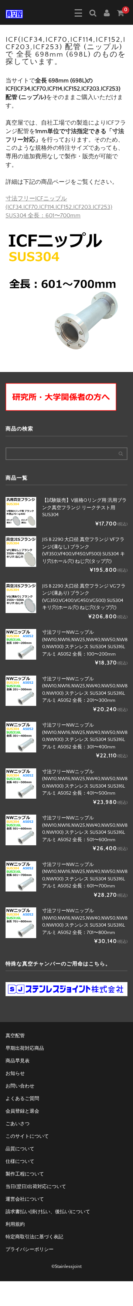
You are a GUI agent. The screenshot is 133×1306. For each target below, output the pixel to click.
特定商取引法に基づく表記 (34, 1236)
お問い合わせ (20, 1086)
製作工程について (25, 1174)
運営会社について (25, 1199)
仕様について (20, 1161)
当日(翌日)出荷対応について (36, 1186)
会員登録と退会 (22, 1111)
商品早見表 (18, 1060)
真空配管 (15, 1035)
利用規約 (15, 1224)
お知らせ (15, 1073)
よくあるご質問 (22, 1098)
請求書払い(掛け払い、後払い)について (48, 1211)
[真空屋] (14, 13)
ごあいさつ (18, 1123)
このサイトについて (27, 1136)
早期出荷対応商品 (25, 1048)
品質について (20, 1148)
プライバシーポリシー (30, 1249)
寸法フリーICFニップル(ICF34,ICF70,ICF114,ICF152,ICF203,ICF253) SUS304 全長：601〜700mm (59, 207)
